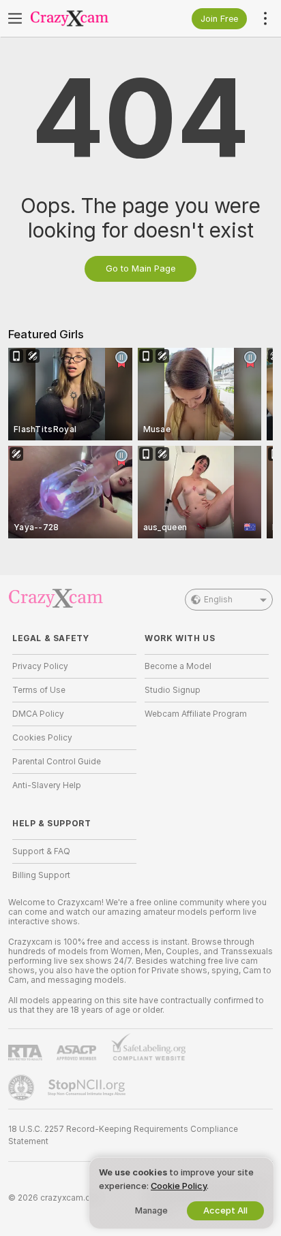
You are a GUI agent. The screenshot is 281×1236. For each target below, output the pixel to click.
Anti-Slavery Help (46, 785)
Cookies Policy (42, 738)
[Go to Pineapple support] (22, 1088)
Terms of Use (38, 690)
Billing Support (41, 875)
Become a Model (178, 666)
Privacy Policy (40, 666)
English (218, 599)
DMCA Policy (38, 714)
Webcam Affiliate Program (196, 714)
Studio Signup (173, 690)
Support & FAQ (41, 851)
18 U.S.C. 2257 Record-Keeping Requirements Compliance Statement (123, 1135)
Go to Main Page (140, 268)
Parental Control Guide (56, 761)
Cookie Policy (179, 1186)
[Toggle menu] (15, 18)
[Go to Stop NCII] (88, 1087)
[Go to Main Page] (85, 18)
